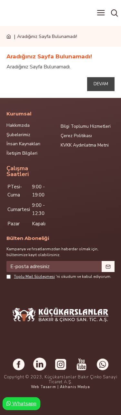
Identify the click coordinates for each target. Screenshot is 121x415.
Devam (101, 84)
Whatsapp (23, 403)
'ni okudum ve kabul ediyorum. (62, 276)
